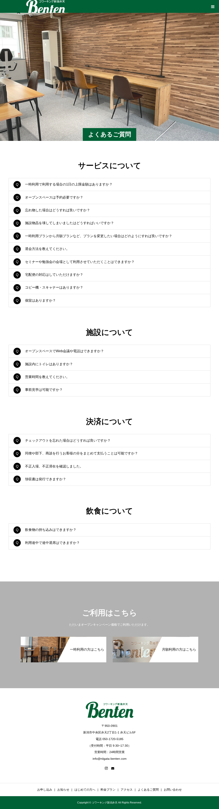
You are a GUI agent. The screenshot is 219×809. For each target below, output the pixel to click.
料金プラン (108, 789)
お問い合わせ (173, 789)
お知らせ (63, 789)
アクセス (127, 789)
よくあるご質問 (148, 789)
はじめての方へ (84, 789)
